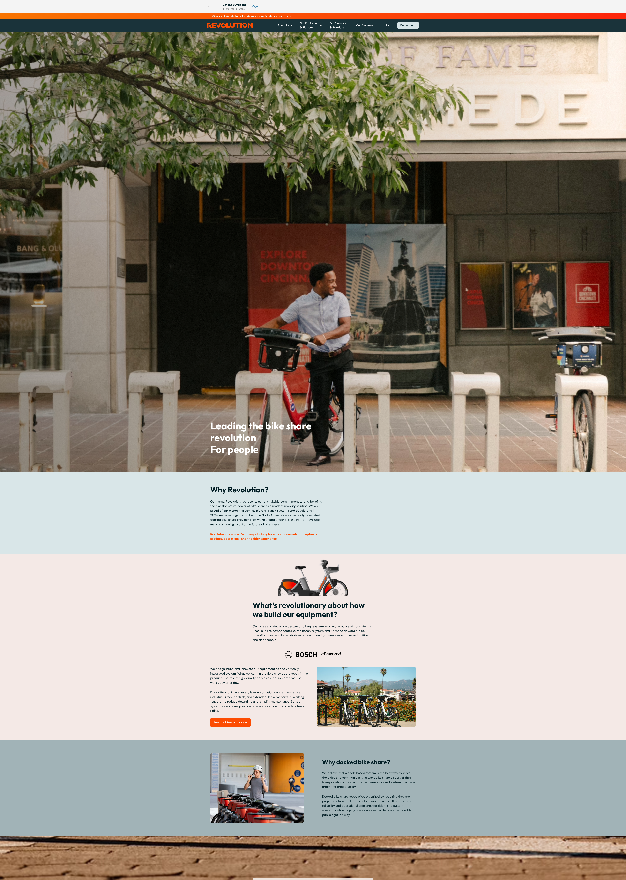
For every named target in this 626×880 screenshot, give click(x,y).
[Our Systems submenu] (374, 25)
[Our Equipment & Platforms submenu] (321, 25)
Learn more (284, 16)
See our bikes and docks (230, 722)
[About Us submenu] (291, 25)
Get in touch (408, 25)
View (255, 6)
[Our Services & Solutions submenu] (347, 25)
